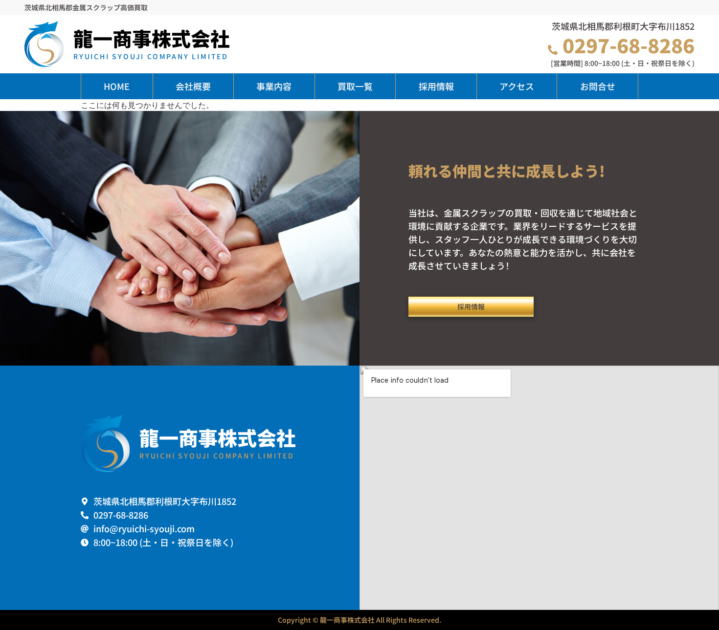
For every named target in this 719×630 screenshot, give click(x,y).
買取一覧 (355, 86)
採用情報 (436, 86)
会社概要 (193, 86)
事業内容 (274, 86)
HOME (117, 86)
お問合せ (597, 86)
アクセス (516, 86)
